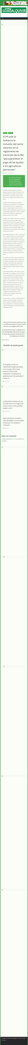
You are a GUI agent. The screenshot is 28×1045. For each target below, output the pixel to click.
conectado (14, 439)
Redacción (12, 173)
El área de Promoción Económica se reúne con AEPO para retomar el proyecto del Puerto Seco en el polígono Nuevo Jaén (14, 324)
